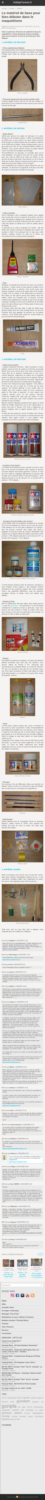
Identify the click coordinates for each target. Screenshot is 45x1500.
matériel (15, 1410)
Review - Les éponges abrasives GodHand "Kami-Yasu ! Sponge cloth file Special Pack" (22, 1274)
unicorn (13, 1419)
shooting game (26, 1416)
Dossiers (5, 1330)
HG (19, 1407)
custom (33, 1398)
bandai (26, 1397)
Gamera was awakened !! (11, 1341)
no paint (39, 1410)
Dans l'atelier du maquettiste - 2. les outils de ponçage (36, 1275)
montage (29, 1410)
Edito (4, 1304)
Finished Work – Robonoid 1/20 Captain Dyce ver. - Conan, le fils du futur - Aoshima (21, 1351)
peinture (7, 1412)
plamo (18, 1412)
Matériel (19, 8)
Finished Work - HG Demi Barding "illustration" (20, 1345)
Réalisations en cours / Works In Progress (18, 1317)
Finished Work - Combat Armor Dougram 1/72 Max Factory (21, 1357)
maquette (6, 1410)
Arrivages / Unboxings (10, 1311)
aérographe (12, 1398)
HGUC (30, 1407)
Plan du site (11, 1497)
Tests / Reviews (8, 1327)
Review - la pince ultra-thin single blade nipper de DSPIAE (8, 1274)
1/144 (4, 1398)
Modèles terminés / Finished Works (15, 1320)
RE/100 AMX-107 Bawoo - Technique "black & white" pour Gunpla (22, 1374)
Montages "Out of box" (10, 1314)
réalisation (37, 1413)
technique (39, 1416)
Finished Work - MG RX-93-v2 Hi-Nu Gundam (19, 1384)
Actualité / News (8, 1307)
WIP (18, 1419)
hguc (24, 1407)
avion (19, 1398)
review (6, 1416)
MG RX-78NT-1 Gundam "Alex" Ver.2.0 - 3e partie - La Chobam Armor (22, 1368)
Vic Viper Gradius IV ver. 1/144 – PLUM (16, 1388)
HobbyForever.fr (22, 2)
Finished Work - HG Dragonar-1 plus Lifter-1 (18, 1362)
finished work (8, 1402)
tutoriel (5, 1419)
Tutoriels (11, 8)
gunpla (9, 1406)
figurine (40, 1398)
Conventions (6, 1333)
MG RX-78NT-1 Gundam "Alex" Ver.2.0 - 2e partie (20, 1379)
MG (22, 1410)
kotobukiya (38, 1407)
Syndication (22, 1497)
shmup (14, 1416)
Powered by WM (32, 1497)
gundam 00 (37, 1402)
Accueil (4, 8)
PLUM (27, 1413)
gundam (23, 1401)
